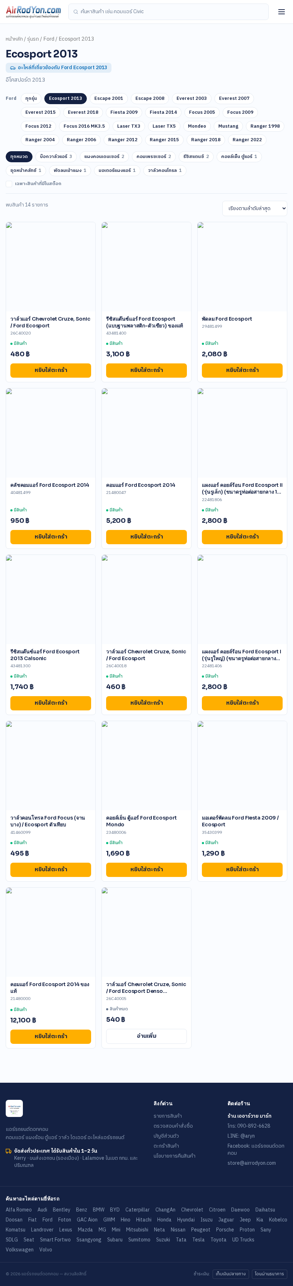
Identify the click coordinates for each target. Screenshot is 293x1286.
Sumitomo (139, 1240)
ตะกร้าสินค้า (166, 1146)
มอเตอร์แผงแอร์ (117, 170)
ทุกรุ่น (31, 98)
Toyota (218, 1240)
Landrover (42, 1230)
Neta (159, 1230)
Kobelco (278, 1220)
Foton (64, 1220)
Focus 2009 (240, 112)
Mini (116, 1230)
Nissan (178, 1230)
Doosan (14, 1220)
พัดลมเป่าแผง (70, 170)
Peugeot (200, 1230)
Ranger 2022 (247, 140)
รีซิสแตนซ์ (196, 156)
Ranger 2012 (123, 140)
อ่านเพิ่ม (147, 1036)
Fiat (32, 1220)
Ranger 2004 (40, 140)
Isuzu (206, 1220)
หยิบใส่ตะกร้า (51, 370)
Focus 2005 (202, 112)
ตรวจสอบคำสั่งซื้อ (173, 1126)
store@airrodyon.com (252, 1163)
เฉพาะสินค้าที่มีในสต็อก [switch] (38, 184)
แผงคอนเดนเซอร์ (104, 156)
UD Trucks (243, 1240)
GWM (109, 1220)
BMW (98, 1210)
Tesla (198, 1240)
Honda (164, 1220)
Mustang (228, 126)
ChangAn (165, 1210)
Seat (29, 1240)
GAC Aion (87, 1220)
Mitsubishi (137, 1230)
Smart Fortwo (55, 1240)
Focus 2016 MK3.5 (84, 126)
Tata (181, 1240)
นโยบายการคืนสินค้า (174, 1156)
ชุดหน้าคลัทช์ (25, 170)
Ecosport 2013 (65, 98)
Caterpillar (137, 1210)
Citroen (217, 1210)
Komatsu (15, 1230)
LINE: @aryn (241, 1136)
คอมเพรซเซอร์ (153, 156)
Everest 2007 (234, 98)
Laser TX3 (128, 126)
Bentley (61, 1210)
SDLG (12, 1240)
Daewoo (240, 1210)
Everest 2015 (40, 112)
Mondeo (197, 126)
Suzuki (163, 1240)
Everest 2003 (192, 98)
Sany (265, 1230)
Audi (42, 1210)
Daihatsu (265, 1210)
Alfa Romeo (19, 1210)
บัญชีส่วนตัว (166, 1136)
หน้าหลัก (14, 39)
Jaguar (226, 1220)
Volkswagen (20, 1250)
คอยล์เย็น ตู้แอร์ (239, 156)
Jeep (245, 1220)
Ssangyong (88, 1240)
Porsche (225, 1230)
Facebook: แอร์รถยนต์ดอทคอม (256, 1149)
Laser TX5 (164, 126)
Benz (81, 1210)
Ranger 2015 (164, 140)
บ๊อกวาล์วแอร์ (56, 156)
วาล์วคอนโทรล (165, 170)
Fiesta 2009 (124, 112)
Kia (260, 1220)
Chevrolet (192, 1210)
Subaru (115, 1240)
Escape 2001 (108, 98)
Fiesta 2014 (163, 112)
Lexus (65, 1230)
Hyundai (186, 1220)
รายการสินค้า (168, 1116)
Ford (48, 39)
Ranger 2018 (205, 140)
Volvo (45, 1250)
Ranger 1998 (265, 126)
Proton (247, 1230)
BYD (115, 1210)
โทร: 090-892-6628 (249, 1126)
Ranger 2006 (81, 140)
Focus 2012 (38, 126)
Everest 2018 (83, 112)
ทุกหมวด (19, 156)
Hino (125, 1220)
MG (102, 1230)
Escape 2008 (149, 98)
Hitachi (144, 1220)
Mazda (85, 1230)
